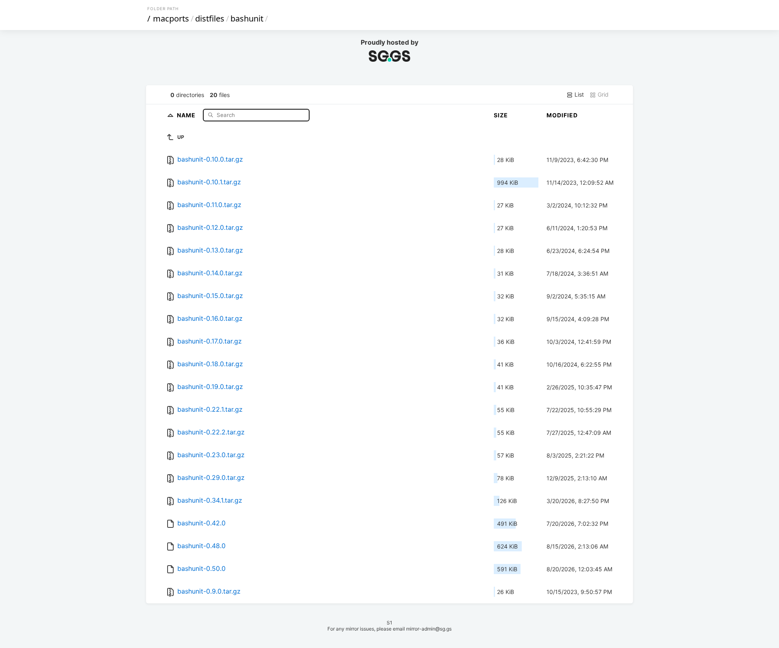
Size (501, 115)
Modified (562, 115)
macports (171, 18)
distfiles (209, 18)
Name (187, 114)
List (578, 94)
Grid (602, 94)
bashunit (246, 18)
